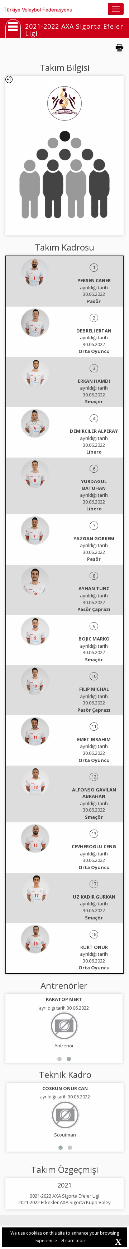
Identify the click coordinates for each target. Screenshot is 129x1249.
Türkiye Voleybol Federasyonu (38, 10)
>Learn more (74, 1240)
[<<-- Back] (9, 79)
